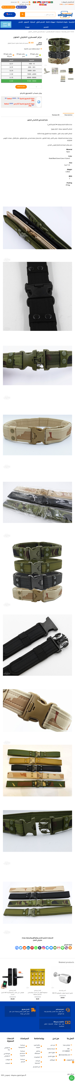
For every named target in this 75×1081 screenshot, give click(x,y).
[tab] (68, 115)
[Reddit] (24, 947)
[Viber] (66, 947)
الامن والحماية (65, 31)
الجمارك (32, 22)
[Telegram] (47, 947)
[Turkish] (40, 4)
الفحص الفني (40, 22)
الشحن (20, 22)
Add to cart (21, 86)
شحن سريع (25, 1009)
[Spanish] (43, 4)
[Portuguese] (34, 2)
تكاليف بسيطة (59, 1021)
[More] (70, 947)
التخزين (65, 27)
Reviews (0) (55, 115)
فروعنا (27, 27)
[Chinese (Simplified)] (49, 2)
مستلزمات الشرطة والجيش (53, 31)
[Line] (62, 947)
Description (68, 115)
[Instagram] (43, 947)
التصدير (46, 27)
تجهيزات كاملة (50, 22)
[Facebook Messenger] (51, 947)
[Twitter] (20, 947)
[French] (41, 2)
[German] (39, 2)
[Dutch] (47, 2)
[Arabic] (52, 2)
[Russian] (45, 4)
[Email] (55, 947)
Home (72, 31)
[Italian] (36, 2)
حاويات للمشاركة (62, 22)
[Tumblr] (39, 947)
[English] (44, 2)
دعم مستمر (60, 1009)
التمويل (26, 22)
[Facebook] (17, 947)
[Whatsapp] (36, 947)
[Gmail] (58, 947)
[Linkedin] (28, 947)
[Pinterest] (32, 947)
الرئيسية (72, 22)
